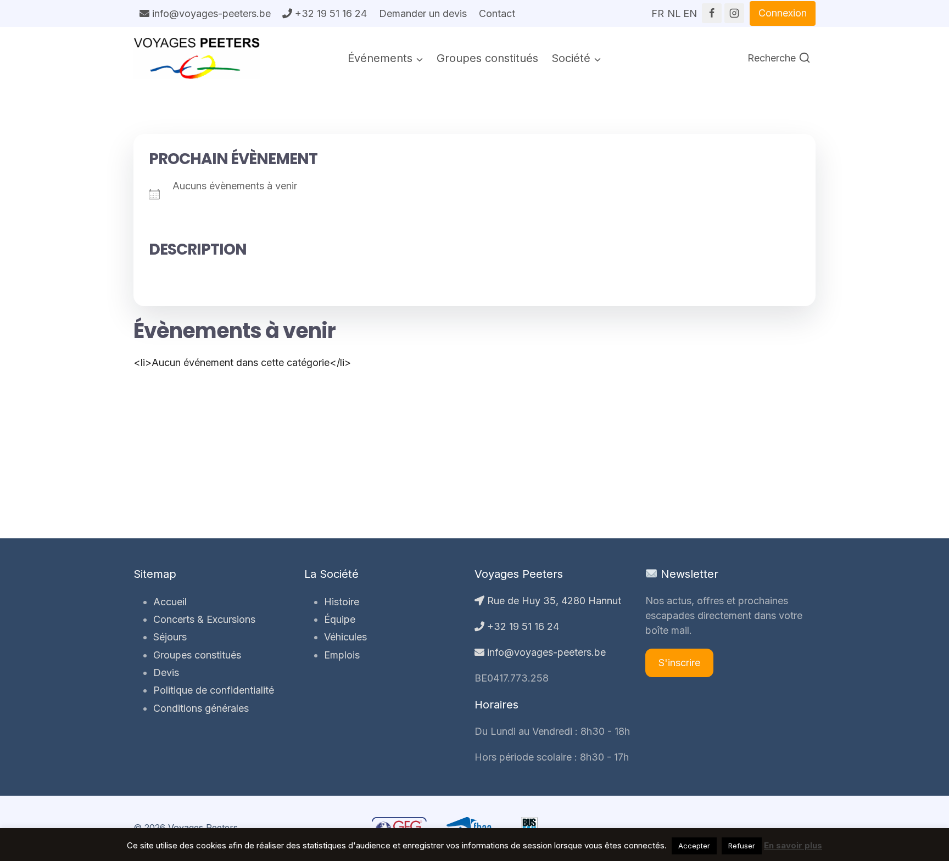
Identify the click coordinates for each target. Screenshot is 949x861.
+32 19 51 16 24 (329, 13)
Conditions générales (201, 708)
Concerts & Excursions (204, 619)
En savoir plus (793, 845)
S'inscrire (679, 662)
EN (689, 10)
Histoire (341, 601)
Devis (166, 672)
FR (657, 10)
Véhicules (345, 637)
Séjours (170, 637)
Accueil (170, 601)
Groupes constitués (487, 58)
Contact (497, 13)
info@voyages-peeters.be (210, 13)
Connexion (782, 13)
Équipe (339, 619)
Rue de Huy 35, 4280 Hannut (552, 600)
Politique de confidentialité (213, 690)
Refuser (741, 845)
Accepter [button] (694, 845)
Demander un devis (423, 13)
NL (673, 10)
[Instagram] (734, 13)
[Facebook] (712, 13)
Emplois (342, 655)
